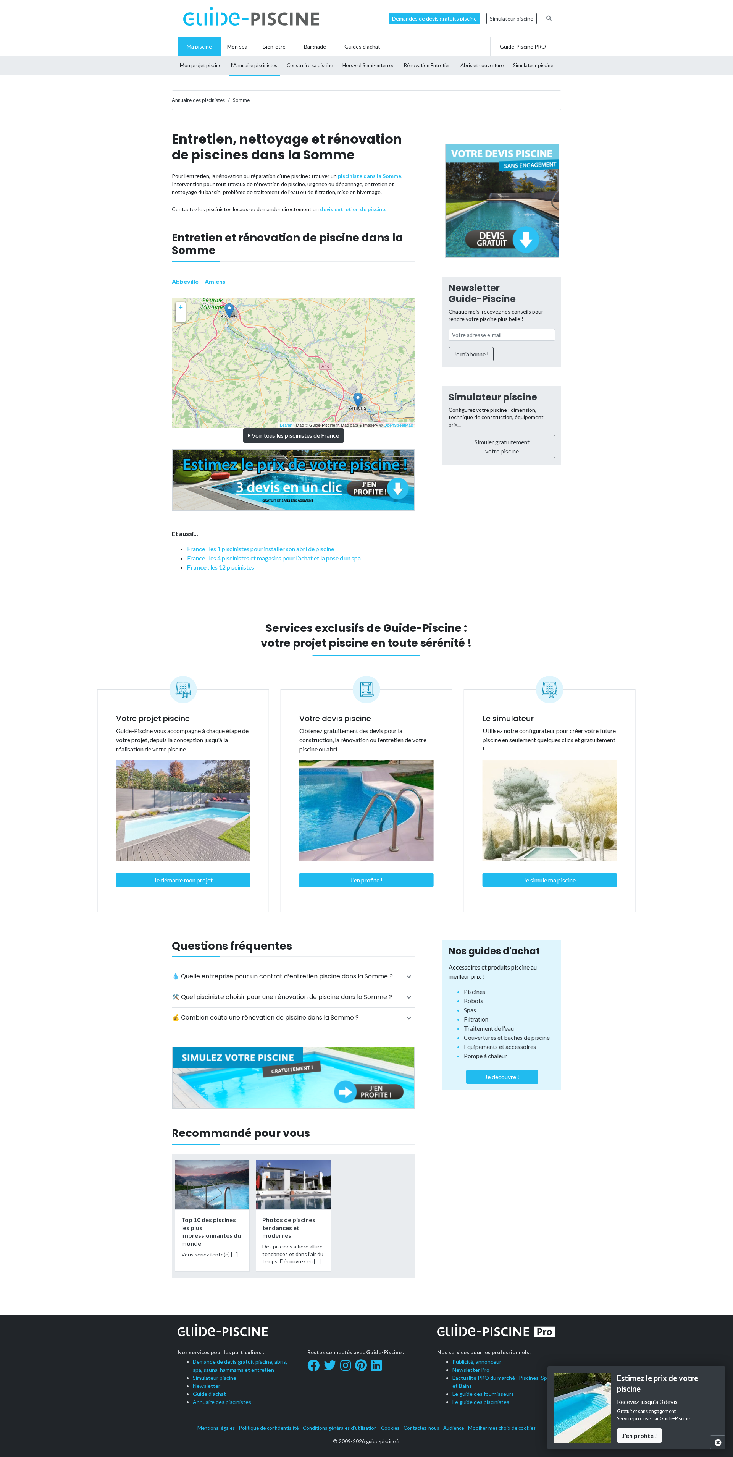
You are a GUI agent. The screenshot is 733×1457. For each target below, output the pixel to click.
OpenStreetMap (398, 425)
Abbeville (185, 281)
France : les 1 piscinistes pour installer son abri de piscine (260, 548)
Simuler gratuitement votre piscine (502, 446)
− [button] (181, 317)
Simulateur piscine (511, 18)
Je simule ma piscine (549, 880)
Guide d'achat (209, 1394)
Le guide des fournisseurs (483, 1394)
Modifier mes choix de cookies (502, 1428)
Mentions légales (216, 1428)
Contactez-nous (421, 1428)
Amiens (215, 281)
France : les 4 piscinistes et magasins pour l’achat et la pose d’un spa (274, 558)
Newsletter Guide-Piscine (482, 293)
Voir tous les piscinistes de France (294, 435)
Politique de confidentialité (269, 1428)
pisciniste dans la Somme (369, 176)
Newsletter (206, 1386)
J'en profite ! (366, 880)
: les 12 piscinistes (220, 567)
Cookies (390, 1428)
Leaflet (286, 425)
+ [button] (181, 307)
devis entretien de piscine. (353, 209)
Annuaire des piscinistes (222, 1402)
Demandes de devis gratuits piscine (434, 18)
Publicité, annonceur (476, 1361)
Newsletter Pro (470, 1369)
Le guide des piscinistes (480, 1402)
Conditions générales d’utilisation (340, 1428)
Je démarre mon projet (183, 880)
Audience (453, 1428)
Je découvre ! (502, 1076)
